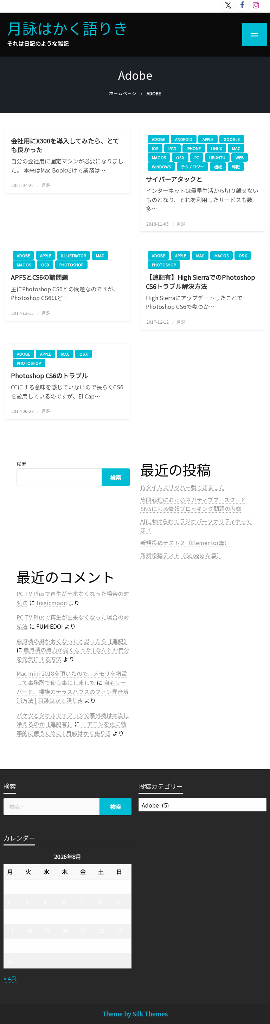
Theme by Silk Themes (135, 1013)
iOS (155, 148)
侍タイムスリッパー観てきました (182, 487)
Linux (216, 148)
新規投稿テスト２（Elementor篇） (185, 542)
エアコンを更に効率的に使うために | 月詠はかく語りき (71, 728)
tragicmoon (51, 602)
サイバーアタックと (174, 179)
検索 (21, 463)
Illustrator (73, 255)
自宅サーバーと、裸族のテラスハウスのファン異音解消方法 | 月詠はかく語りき (73, 691)
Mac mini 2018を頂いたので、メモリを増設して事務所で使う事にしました (72, 678)
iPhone (194, 148)
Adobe (158, 139)
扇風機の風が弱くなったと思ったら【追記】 (73, 641)
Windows (161, 166)
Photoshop (71, 264)
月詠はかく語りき (67, 28)
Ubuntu (217, 157)
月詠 (46, 185)
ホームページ (122, 93)
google (232, 139)
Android (183, 139)
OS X (180, 157)
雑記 (236, 166)
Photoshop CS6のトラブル (49, 375)
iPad (172, 148)
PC (196, 157)
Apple (207, 139)
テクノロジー (192, 166)
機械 (218, 166)
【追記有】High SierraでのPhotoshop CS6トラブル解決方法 (200, 281)
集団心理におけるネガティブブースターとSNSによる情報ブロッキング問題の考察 (193, 504)
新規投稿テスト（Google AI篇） (181, 555)
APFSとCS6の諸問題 (39, 277)
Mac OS (159, 157)
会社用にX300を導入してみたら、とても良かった (65, 145)
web (240, 157)
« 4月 (10, 978)
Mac (236, 148)
